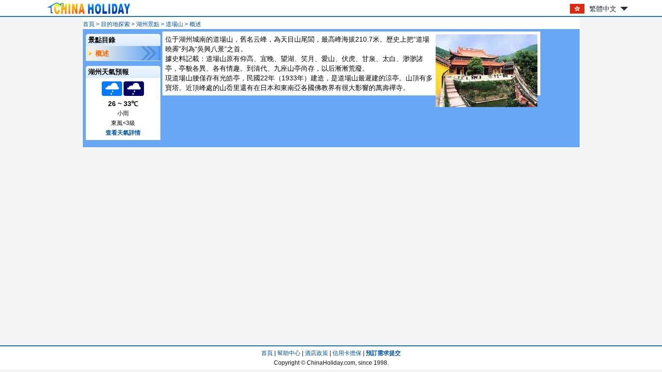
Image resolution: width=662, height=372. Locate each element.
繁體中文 (602, 9)
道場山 (174, 24)
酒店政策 (316, 353)
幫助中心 (288, 353)
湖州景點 (147, 24)
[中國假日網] (88, 14)
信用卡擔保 (347, 353)
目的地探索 (115, 24)
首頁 (89, 24)
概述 (102, 53)
